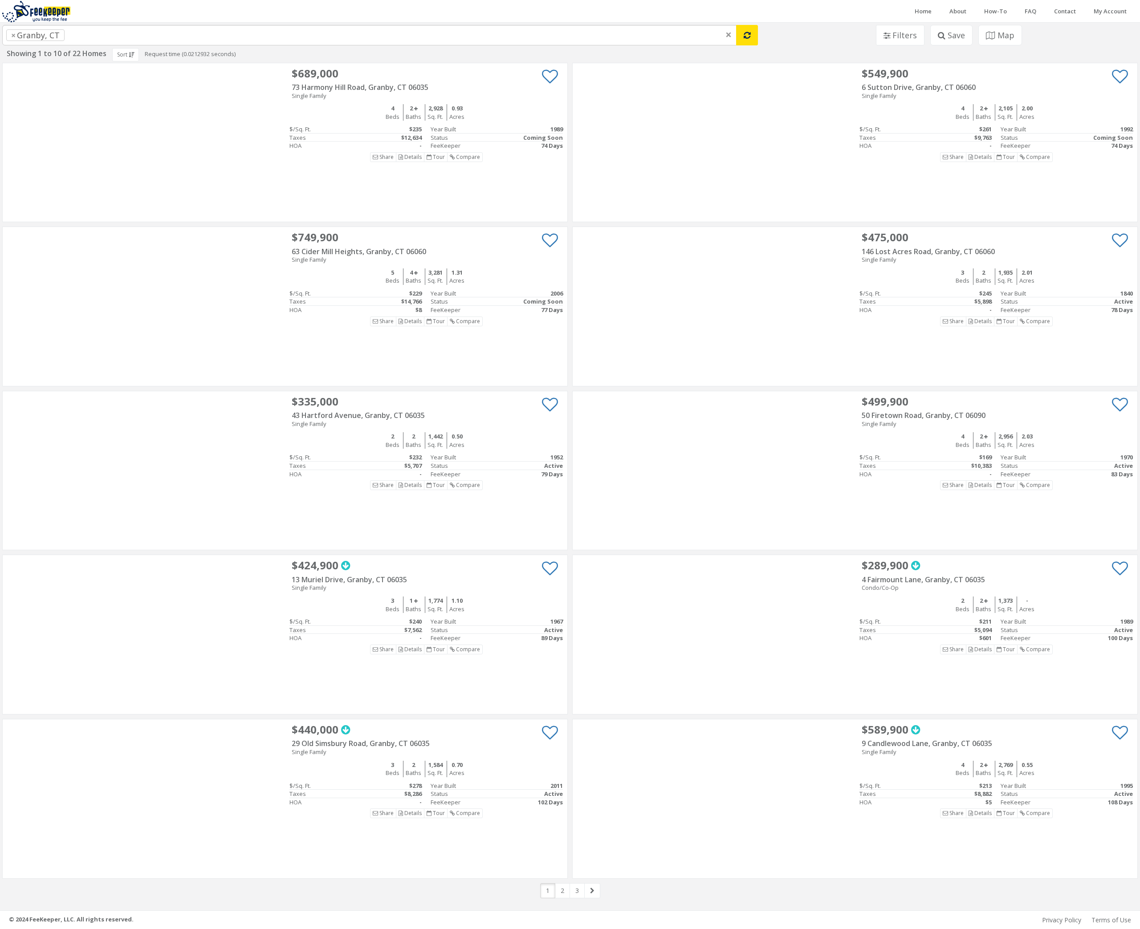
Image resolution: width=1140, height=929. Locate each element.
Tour (438, 157)
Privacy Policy (1061, 920)
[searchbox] (85, 35)
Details (412, 157)
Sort (123, 54)
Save (955, 35)
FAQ (1030, 11)
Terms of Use (1111, 920)
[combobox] (369, 35)
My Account (1110, 11)
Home (923, 11)
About (957, 11)
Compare (467, 157)
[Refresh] (747, 35)
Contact (1065, 11)
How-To (995, 11)
